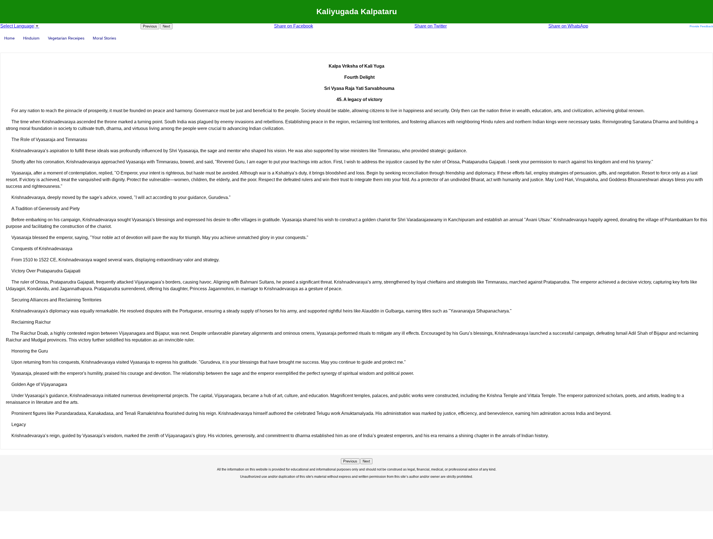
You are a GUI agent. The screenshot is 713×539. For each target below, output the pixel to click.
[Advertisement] (356, 494)
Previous (150, 26)
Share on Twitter (430, 26)
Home (9, 38)
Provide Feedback (701, 26)
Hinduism (31, 38)
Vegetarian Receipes (66, 38)
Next (166, 26)
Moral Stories (104, 38)
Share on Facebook (293, 26)
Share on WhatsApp (568, 26)
